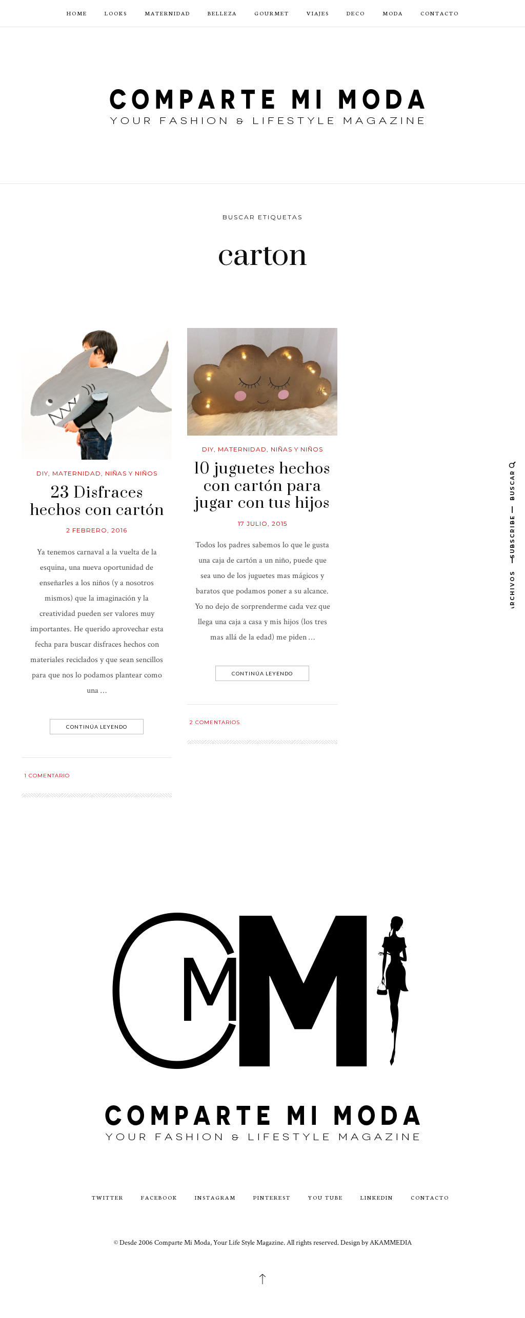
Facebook (159, 1197)
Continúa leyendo (96, 727)
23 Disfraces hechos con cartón (97, 501)
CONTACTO (439, 13)
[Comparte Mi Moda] (262, 104)
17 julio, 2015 (262, 523)
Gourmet (271, 13)
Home (77, 13)
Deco (356, 13)
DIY (42, 473)
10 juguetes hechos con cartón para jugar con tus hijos (262, 486)
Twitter (108, 1197)
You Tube (325, 1197)
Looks (116, 13)
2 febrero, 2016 (96, 530)
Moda (392, 13)
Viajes (318, 13)
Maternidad (167, 13)
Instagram (215, 1197)
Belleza (222, 13)
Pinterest (272, 1197)
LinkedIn (376, 1197)
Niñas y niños (131, 473)
